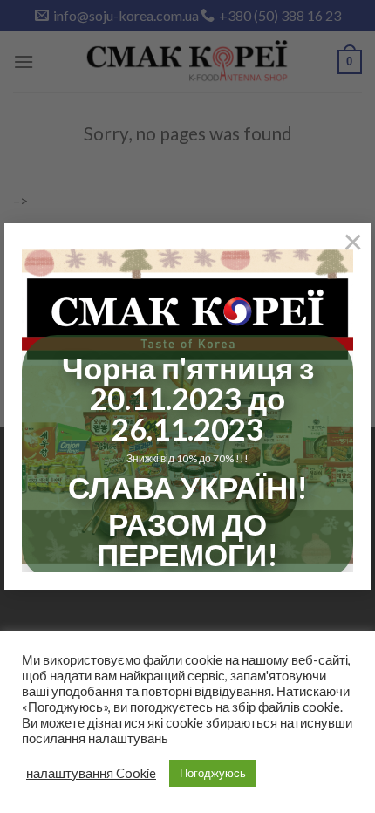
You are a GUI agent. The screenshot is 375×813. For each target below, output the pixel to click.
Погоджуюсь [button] (213, 773)
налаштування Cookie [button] (91, 773)
